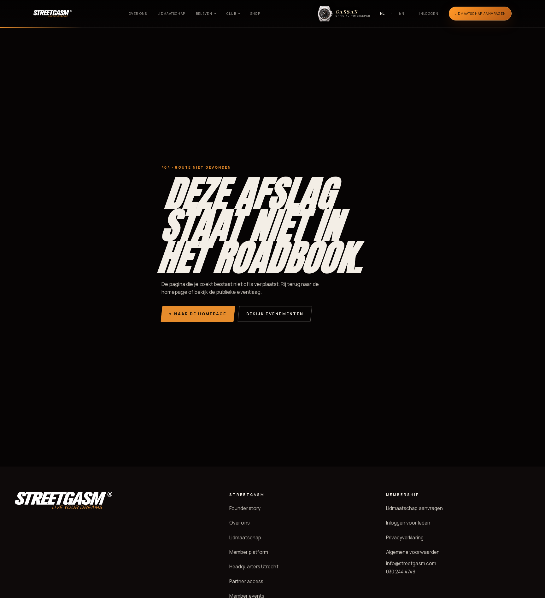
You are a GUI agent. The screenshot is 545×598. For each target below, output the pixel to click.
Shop (255, 13)
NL (382, 13)
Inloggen (428, 13)
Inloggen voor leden (408, 523)
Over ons (138, 13)
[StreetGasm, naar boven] (52, 13)
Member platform (248, 552)
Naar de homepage (200, 313)
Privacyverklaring (405, 537)
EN (401, 13)
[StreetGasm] (63, 500)
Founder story (245, 508)
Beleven (204, 13)
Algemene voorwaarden (413, 552)
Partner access (246, 581)
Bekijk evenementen (274, 313)
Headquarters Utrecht (253, 566)
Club (231, 13)
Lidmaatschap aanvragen (414, 508)
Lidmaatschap (171, 13)
